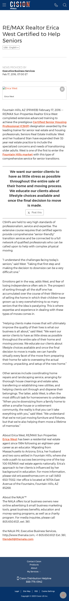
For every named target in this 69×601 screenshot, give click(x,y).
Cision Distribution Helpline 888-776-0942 (35, 580)
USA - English (10, 47)
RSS (36, 591)
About (34, 568)
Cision (39, 596)
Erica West (10, 439)
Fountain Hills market (18, 154)
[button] (56, 5)
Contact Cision (34, 561)
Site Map (26, 591)
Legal (17, 591)
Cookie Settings (48, 591)
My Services (33, 571)
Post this (37, 212)
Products (34, 564)
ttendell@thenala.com (18, 539)
